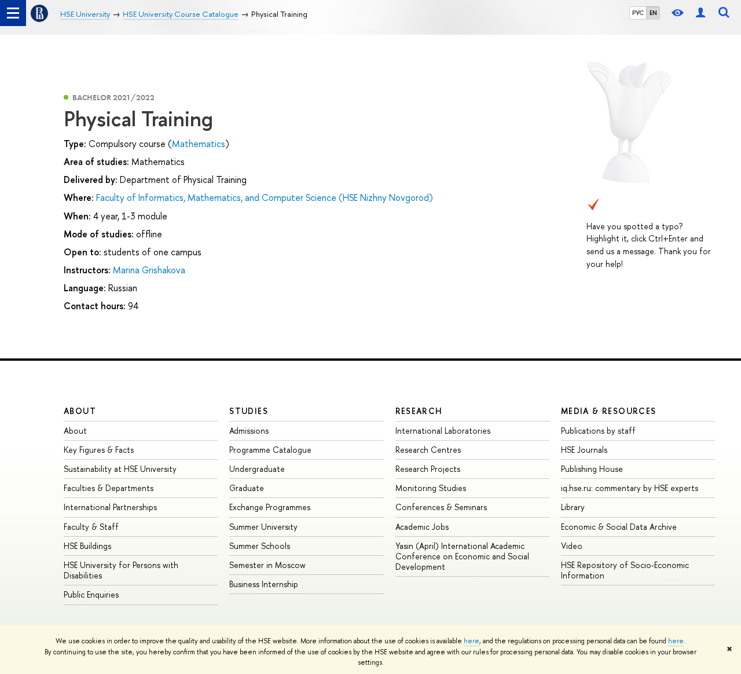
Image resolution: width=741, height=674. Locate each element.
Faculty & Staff (91, 526)
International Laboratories (442, 430)
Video (571, 545)
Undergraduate (257, 468)
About (80, 410)
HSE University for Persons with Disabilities (121, 570)
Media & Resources (608, 410)
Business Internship (263, 583)
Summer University (263, 526)
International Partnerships (110, 506)
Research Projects (427, 468)
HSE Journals (584, 449)
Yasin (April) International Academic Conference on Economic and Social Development (462, 556)
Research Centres (428, 449)
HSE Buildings (87, 545)
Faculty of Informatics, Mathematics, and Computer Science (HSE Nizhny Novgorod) (264, 197)
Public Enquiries (91, 594)
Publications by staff (598, 430)
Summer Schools (259, 545)
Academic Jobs (422, 526)
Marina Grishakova (149, 269)
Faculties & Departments (108, 487)
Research (419, 410)
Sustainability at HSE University (120, 468)
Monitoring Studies (430, 487)
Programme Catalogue (270, 449)
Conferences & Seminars (441, 506)
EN (653, 13)
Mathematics (198, 143)
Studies (248, 410)
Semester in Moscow (267, 564)
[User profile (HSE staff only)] (700, 13)
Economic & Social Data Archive (619, 526)
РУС (638, 13)
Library (573, 506)
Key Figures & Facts (99, 449)
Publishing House (592, 468)
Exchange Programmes (269, 506)
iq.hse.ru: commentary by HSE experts (629, 487)
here (471, 641)
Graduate (246, 487)
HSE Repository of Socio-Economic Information (625, 570)
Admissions (249, 430)
